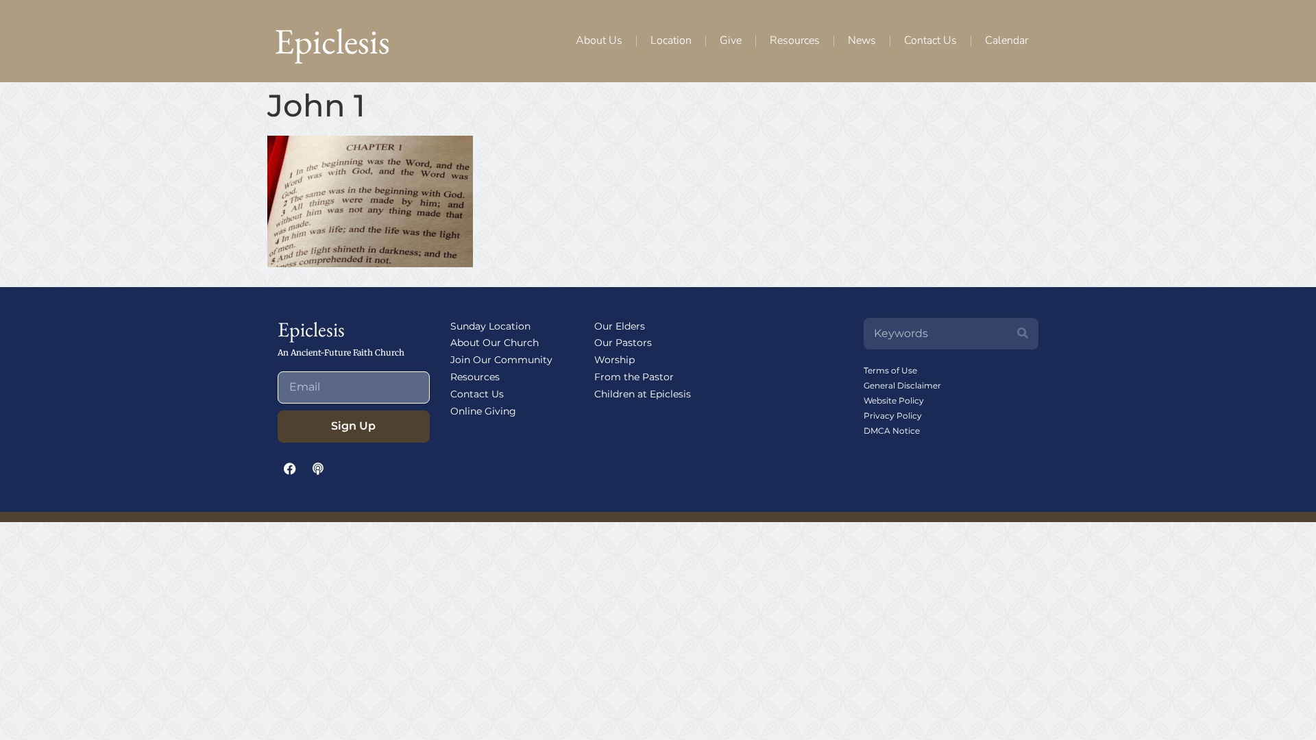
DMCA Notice (892, 431)
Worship (614, 360)
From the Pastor (634, 377)
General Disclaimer (902, 385)
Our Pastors (623, 342)
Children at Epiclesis (642, 394)
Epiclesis (332, 41)
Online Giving (483, 411)
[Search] (1022, 333)
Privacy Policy (893, 415)
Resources (795, 40)
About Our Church (494, 342)
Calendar (1006, 40)
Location (671, 40)
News (862, 40)
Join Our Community (501, 360)
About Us (599, 40)
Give (731, 40)
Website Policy (894, 400)
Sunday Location (490, 326)
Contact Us (930, 40)
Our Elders (619, 326)
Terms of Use (890, 370)
